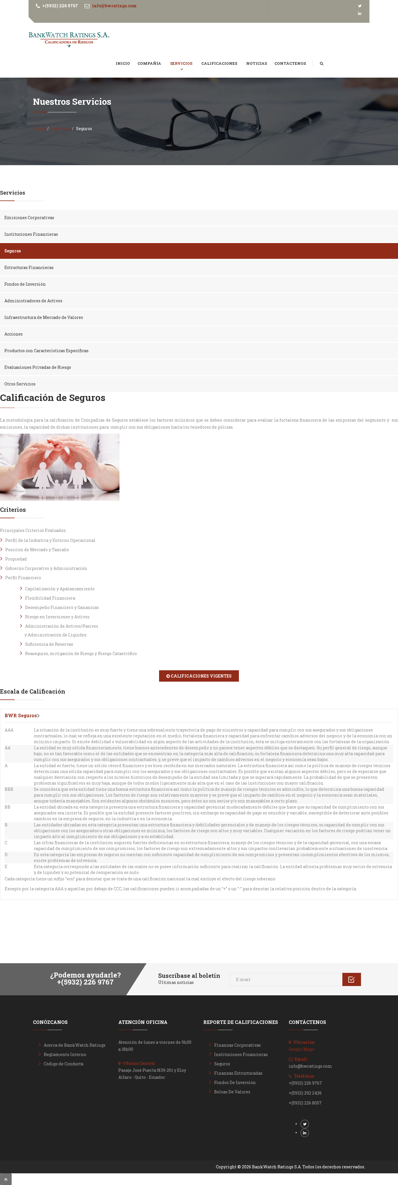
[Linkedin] (360, 13)
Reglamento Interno (65, 1054)
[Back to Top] (6, 1179)
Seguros (12, 251)
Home (39, 128)
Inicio (123, 63)
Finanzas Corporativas (237, 1045)
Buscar (325, 57)
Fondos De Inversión (235, 1082)
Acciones (13, 334)
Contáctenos (290, 63)
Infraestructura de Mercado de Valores (43, 317)
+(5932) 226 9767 (60, 5)
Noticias (256, 63)
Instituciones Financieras (31, 234)
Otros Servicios (20, 384)
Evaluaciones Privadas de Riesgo (37, 367)
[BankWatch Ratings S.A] (69, 40)
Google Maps (301, 1049)
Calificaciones (219, 63)
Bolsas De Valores (232, 1092)
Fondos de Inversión (25, 284)
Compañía (150, 63)
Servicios (181, 63)
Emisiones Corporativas (29, 217)
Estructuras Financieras (29, 267)
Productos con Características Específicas (46, 350)
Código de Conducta (63, 1064)
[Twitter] (360, 5)
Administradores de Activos (33, 300)
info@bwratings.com (114, 5)
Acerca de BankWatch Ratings (74, 1045)
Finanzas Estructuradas (238, 1073)
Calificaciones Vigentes (201, 676)
